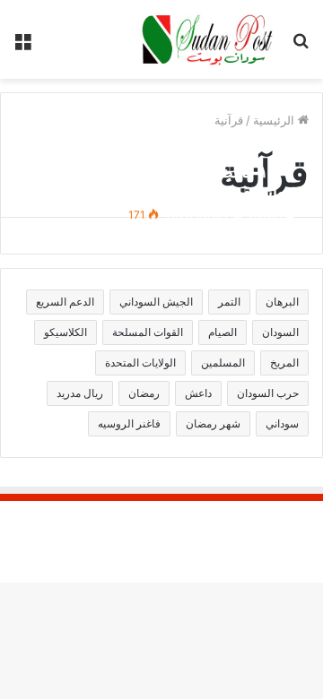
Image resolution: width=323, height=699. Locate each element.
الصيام (222, 332)
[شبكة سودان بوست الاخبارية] (209, 39)
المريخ (284, 362)
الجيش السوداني (156, 301)
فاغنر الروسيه (129, 423)
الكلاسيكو (65, 332)
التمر (229, 301)
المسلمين (223, 362)
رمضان (144, 393)
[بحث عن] (301, 46)
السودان (280, 332)
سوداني (282, 423)
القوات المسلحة (147, 332)
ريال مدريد (80, 393)
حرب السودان (268, 393)
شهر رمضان (213, 423)
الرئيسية (275, 120)
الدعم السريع (65, 301)
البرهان (282, 301)
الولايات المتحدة (140, 362)
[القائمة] (22, 46)
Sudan (265, 214)
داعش (198, 393)
